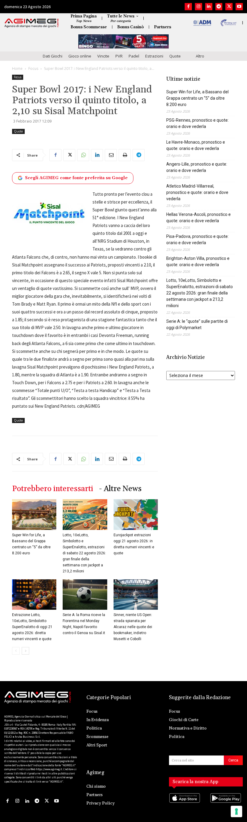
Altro (200, 56)
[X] (229, 6)
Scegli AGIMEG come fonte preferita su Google (76, 178)
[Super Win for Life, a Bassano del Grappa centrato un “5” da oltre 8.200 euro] (34, 514)
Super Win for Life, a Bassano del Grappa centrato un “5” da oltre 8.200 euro (197, 98)
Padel (134, 56)
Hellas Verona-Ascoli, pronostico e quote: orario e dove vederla (198, 217)
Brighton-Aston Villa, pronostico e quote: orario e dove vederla (198, 261)
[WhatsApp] (83, 155)
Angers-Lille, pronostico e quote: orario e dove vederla (196, 167)
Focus (33, 68)
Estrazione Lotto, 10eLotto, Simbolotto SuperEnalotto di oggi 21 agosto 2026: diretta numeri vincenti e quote (32, 627)
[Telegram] (219, 6)
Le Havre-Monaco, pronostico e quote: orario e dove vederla (195, 145)
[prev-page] (16, 651)
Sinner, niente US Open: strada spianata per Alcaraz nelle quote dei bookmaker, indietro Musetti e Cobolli (133, 627)
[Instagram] (198, 6)
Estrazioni (154, 56)
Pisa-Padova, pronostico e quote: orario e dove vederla (197, 239)
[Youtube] (239, 6)
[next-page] (25, 651)
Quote (175, 56)
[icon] (185, 804)
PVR (119, 56)
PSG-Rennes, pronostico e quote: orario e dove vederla (197, 123)
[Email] (111, 155)
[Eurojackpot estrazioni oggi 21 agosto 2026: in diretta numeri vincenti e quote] (136, 514)
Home (17, 68)
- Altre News (120, 489)
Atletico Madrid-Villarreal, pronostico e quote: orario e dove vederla (197, 192)
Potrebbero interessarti (52, 489)
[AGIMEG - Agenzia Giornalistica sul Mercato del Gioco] (31, 23)
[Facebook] (188, 6)
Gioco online (79, 56)
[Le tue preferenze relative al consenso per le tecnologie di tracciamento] (236, 811)
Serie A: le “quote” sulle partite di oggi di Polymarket (197, 324)
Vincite (103, 56)
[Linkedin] (208, 6)
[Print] (125, 155)
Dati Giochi (52, 56)
